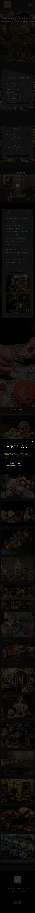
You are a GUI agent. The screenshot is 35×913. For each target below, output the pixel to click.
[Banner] (17, 440)
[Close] (32, 442)
